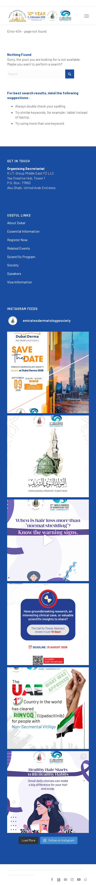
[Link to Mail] (65, 879)
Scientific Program (21, 257)
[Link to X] (58, 879)
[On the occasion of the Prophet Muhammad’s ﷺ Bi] (48, 456)
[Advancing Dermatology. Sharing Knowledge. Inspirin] (48, 372)
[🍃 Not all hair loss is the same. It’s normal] (48, 540)
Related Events (18, 248)
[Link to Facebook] (52, 879)
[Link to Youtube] (78, 879)
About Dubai (16, 223)
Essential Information (23, 231)
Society (13, 265)
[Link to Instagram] (72, 879)
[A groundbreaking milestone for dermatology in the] (48, 708)
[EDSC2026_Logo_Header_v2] (39, 16)
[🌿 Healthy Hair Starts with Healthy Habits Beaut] (48, 792)
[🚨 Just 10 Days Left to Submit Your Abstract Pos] (48, 624)
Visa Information (19, 282)
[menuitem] (86, 16)
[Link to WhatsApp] (85, 879)
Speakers (14, 273)
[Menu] (86, 16)
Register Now (17, 240)
